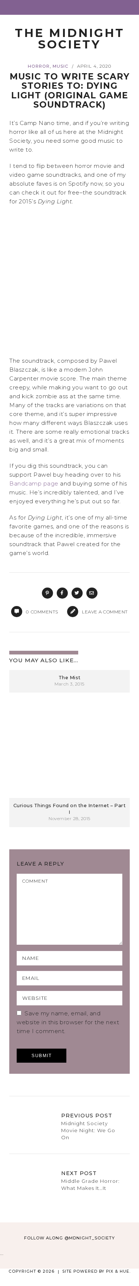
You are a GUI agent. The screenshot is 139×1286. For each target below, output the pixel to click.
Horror (39, 66)
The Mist (70, 677)
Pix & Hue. (118, 1271)
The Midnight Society (70, 38)
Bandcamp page (34, 483)
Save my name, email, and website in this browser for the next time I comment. (68, 1022)
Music (60, 66)
